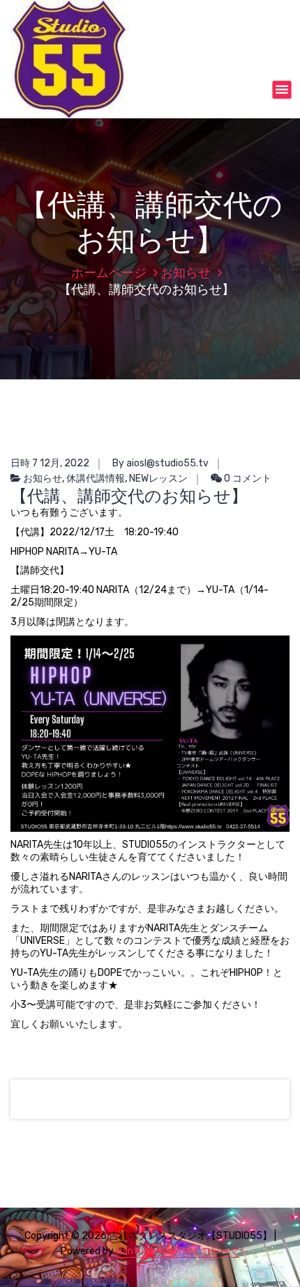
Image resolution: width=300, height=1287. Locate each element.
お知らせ (185, 273)
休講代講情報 (95, 478)
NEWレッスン (158, 478)
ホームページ (109, 273)
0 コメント (246, 478)
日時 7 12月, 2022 (49, 463)
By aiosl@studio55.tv (160, 463)
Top (288, 1275)
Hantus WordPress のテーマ (177, 1251)
